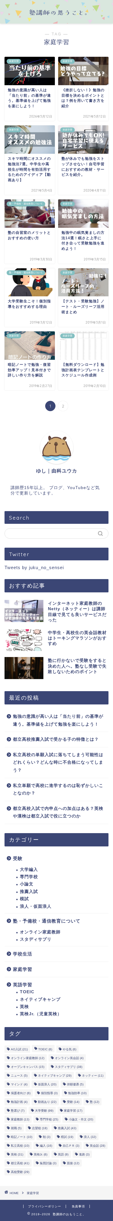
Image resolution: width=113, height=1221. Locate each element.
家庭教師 (20, 1119)
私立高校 (20, 1145)
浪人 (90, 1137)
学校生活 (22, 953)
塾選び (17, 1110)
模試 (24, 899)
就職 (16, 1128)
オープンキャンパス (27, 1066)
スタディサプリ (36, 939)
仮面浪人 (47, 1084)
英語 (63, 1154)
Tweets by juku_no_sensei (34, 567)
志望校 (39, 1128)
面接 (73, 1163)
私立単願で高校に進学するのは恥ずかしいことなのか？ (58, 789)
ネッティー (92, 1075)
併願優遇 (75, 1084)
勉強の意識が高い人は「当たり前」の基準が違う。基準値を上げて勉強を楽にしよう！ (58, 720)
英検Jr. (40, 1154)
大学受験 (44, 1110)
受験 (18, 858)
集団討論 (48, 1163)
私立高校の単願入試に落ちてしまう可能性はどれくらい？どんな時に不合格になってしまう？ (58, 762)
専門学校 (29, 877)
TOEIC (27, 992)
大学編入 (29, 869)
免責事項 (78, 1206)
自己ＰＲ (71, 1145)
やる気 (69, 1049)
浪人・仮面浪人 (36, 906)
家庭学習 (22, 969)
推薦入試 (29, 891)
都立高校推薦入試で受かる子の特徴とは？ (56, 739)
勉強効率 (77, 1093)
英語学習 (22, 984)
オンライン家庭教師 (40, 932)
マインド (19, 1084)
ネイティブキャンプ (40, 999)
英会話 (97, 1145)
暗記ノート (21, 1137)
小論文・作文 (81, 1119)
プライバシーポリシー (44, 1206)
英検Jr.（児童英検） (41, 1014)
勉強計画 (19, 1101)
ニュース (19, 1075)
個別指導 (49, 1093)
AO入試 (19, 1049)
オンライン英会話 (69, 1058)
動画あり (47, 1101)
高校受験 (20, 1172)
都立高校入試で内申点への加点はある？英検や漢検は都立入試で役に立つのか (58, 812)
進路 (84, 1154)
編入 (46, 1145)
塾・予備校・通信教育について (46, 920)
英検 (24, 1006)
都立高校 (20, 1163)
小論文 (26, 884)
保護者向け (20, 1093)
